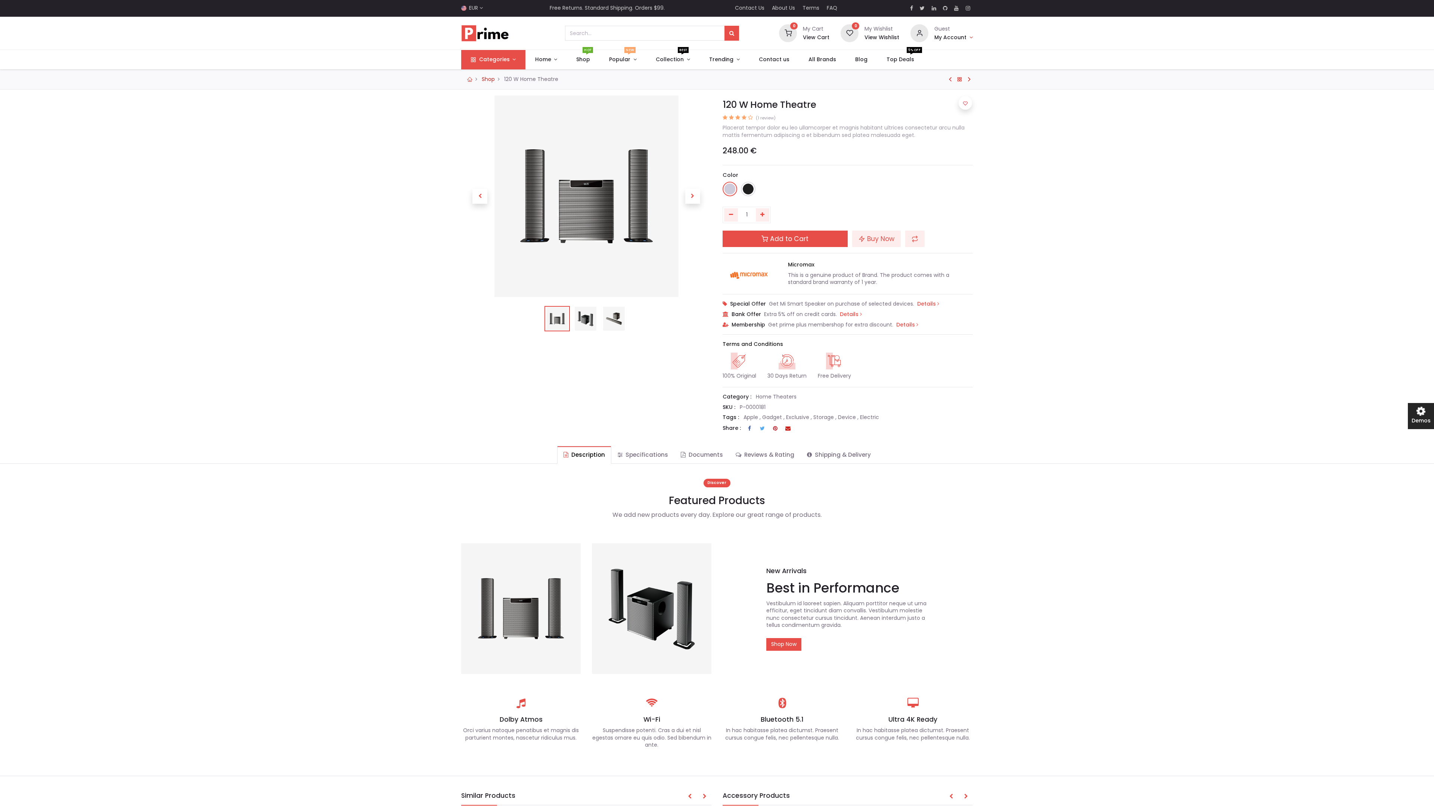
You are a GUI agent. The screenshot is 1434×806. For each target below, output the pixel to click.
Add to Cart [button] (788, 238)
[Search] (731, 33)
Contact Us (749, 8)
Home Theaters (776, 396)
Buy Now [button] (879, 238)
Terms (811, 8)
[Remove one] (731, 215)
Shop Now (784, 644)
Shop (488, 79)
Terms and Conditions (753, 344)
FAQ (832, 8)
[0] (788, 33)
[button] (480, 196)
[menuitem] (583, 59)
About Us (783, 8)
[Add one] (763, 215)
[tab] (584, 454)
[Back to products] (959, 79)
